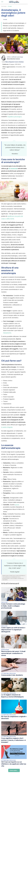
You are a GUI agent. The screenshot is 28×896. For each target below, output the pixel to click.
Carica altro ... (14, 770)
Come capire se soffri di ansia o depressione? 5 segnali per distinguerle (13, 630)
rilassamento (7, 333)
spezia (17, 504)
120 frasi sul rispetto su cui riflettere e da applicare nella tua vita (13, 764)
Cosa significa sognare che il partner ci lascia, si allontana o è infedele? (13, 740)
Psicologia (3, 6)
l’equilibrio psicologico (14, 116)
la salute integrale (6, 427)
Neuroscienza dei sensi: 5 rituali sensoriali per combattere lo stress (13, 653)
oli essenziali (13, 168)
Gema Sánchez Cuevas (13, 58)
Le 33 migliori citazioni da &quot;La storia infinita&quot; (12, 696)
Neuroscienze (5, 649)
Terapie (10, 6)
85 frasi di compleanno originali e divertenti (13, 717)
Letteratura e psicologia (8, 673)
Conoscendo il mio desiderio (12, 675)
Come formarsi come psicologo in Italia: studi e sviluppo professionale (13, 606)
